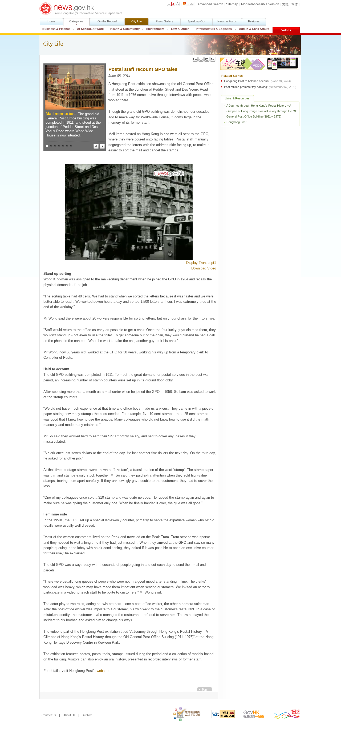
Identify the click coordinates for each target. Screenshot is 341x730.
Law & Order (180, 28)
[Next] (102, 147)
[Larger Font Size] (173, 4)
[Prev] (96, 147)
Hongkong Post (236, 122)
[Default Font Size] (169, 4)
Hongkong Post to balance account (257, 81)
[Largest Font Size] (178, 4)
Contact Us (49, 715)
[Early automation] (63, 146)
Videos (286, 30)
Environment (155, 28)
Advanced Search (210, 4)
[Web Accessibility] (183, 715)
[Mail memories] (47, 146)
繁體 (285, 4)
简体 (294, 4)
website (102, 671)
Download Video (203, 268)
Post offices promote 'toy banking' (260, 86)
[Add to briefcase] (207, 59)
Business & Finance (56, 28)
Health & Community (125, 28)
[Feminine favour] (71, 146)
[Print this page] (201, 59)
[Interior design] (51, 146)
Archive (87, 715)
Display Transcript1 (201, 263)
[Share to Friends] (195, 59)
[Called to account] (67, 146)
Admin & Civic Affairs (252, 28)
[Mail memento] (59, 146)
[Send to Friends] (213, 59)
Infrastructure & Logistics (214, 28)
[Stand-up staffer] (55, 146)
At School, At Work (90, 28)
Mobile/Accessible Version (260, 4)
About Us (69, 715)
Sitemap (232, 4)
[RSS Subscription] (188, 4)
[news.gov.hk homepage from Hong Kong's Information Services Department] (80, 8)
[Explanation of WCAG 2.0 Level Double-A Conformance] (219, 715)
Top (204, 689)
